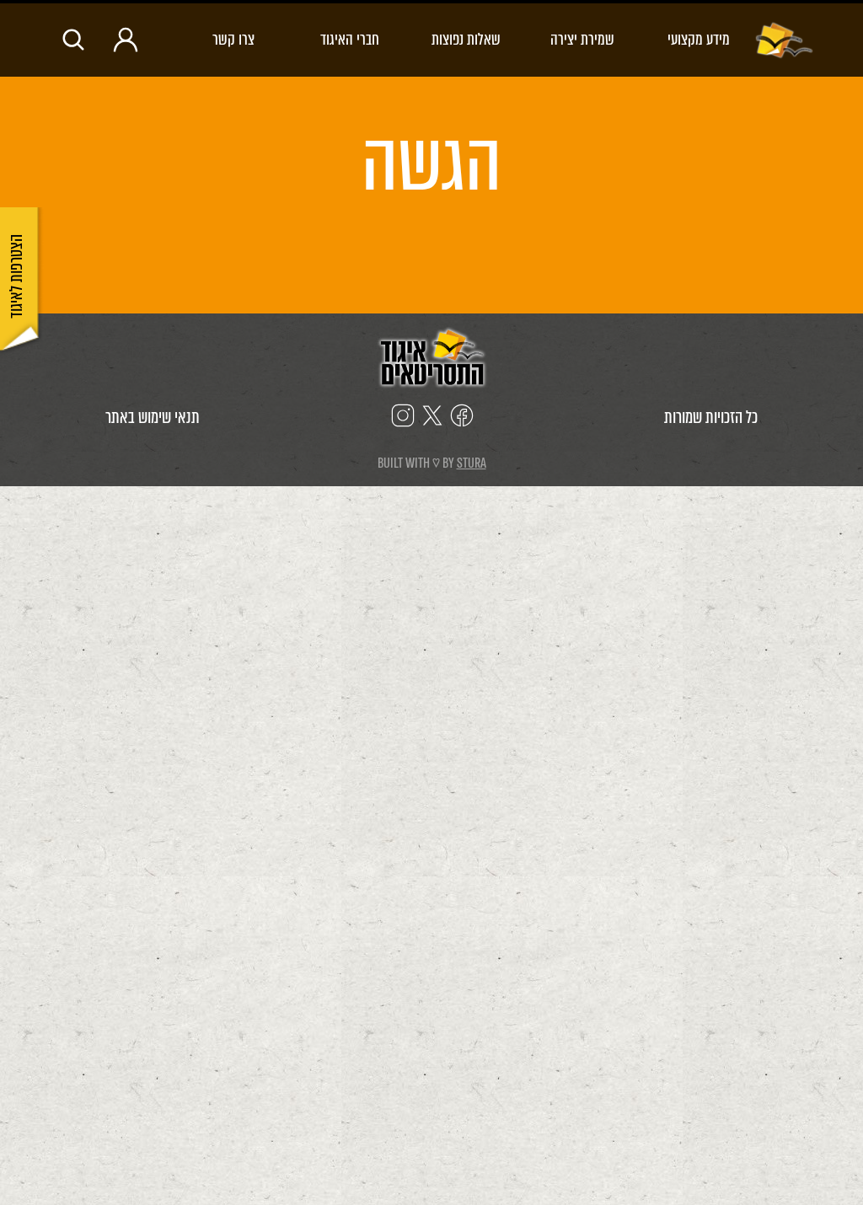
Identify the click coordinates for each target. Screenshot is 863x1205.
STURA (471, 463)
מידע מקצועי (698, 39)
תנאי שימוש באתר (152, 417)
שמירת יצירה (582, 39)
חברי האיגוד (349, 39)
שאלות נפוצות (466, 39)
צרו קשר (233, 39)
